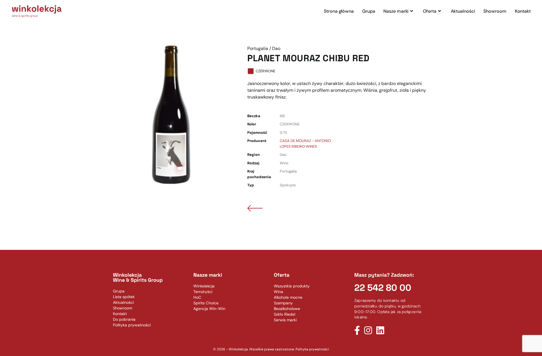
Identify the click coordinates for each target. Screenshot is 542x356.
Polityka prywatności (312, 349)
